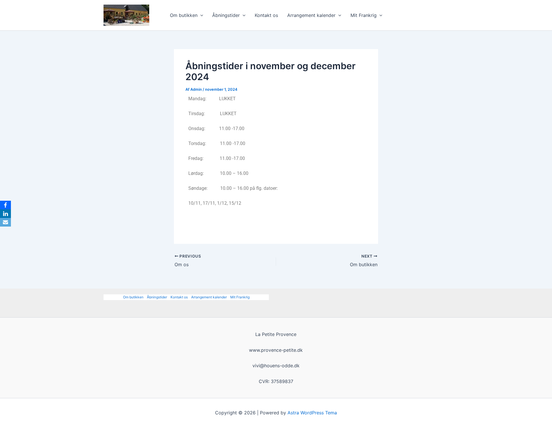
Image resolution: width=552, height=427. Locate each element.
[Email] (5, 222)
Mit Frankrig (363, 15)
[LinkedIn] (5, 213)
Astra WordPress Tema (312, 413)
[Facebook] (5, 205)
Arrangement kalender (311, 15)
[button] (200, 15)
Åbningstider (226, 15)
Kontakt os (266, 15)
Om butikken (184, 15)
